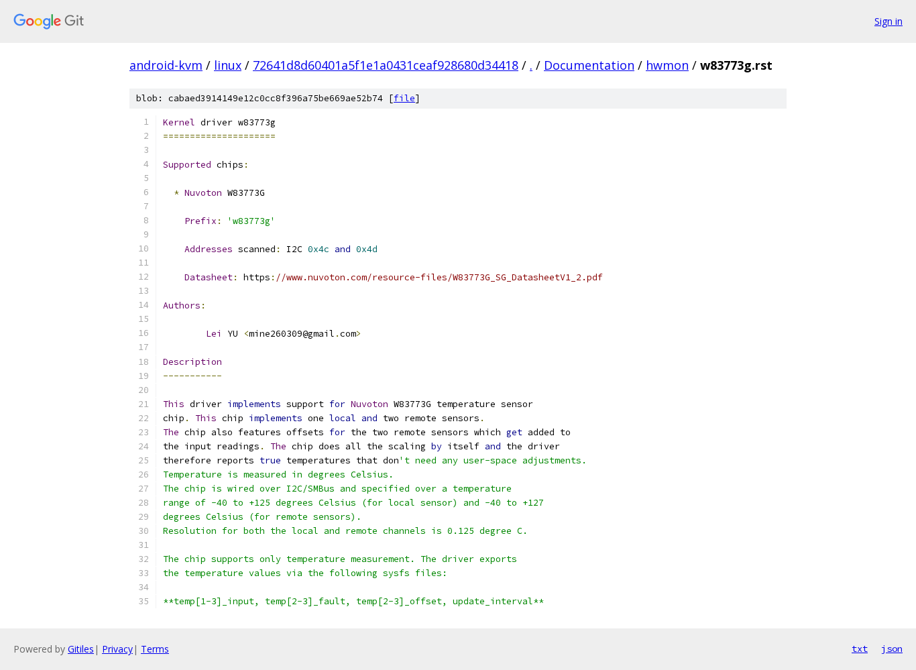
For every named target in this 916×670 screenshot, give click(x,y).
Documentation (589, 65)
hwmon (667, 65)
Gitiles (81, 649)
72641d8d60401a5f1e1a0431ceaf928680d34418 (385, 65)
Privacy (117, 649)
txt (860, 649)
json (892, 649)
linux (227, 65)
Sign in (888, 21)
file (404, 98)
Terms (155, 649)
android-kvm (166, 65)
